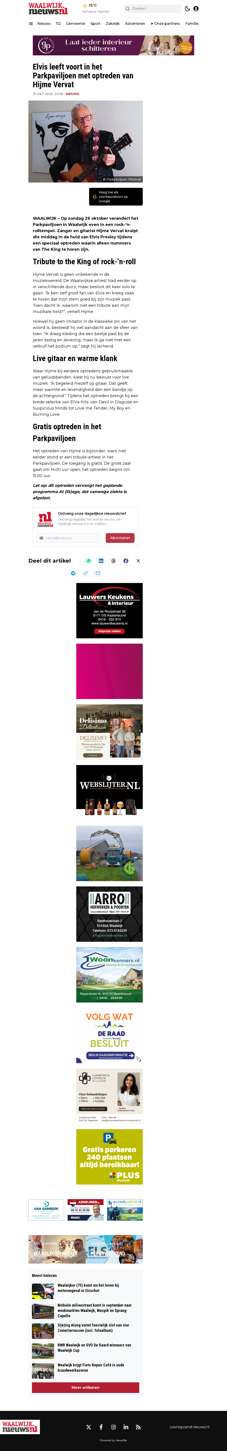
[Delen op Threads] (113, 560)
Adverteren (135, 23)
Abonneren (120, 538)
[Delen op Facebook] (125, 560)
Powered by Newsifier (113, 1440)
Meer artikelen (86, 1387)
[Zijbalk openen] (31, 23)
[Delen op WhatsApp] (88, 560)
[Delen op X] (138, 560)
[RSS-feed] (138, 1427)
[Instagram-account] (113, 1427)
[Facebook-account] (101, 1427)
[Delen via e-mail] (98, 573)
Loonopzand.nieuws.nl (189, 1427)
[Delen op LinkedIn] (101, 560)
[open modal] (196, 8)
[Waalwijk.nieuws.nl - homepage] (48, 8)
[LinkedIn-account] (126, 1427)
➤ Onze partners (165, 23)
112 (58, 23)
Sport (95, 23)
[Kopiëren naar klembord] (85, 573)
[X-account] (88, 1427)
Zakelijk (113, 23)
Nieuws (44, 23)
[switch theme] (187, 9)
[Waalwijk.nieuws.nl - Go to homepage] (20, 1427)
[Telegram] (73, 573)
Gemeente (75, 23)
